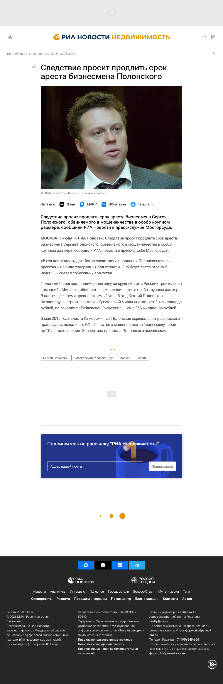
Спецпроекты (41, 599)
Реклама (63, 599)
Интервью (77, 591)
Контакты (170, 599)
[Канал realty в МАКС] (86, 565)
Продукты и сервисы (90, 599)
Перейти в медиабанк (94, 193)
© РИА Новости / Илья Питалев (59, 193)
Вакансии (14, 621)
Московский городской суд (94, 358)
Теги (186, 591)
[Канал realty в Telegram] (137, 565)
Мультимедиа (168, 591)
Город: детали (118, 591)
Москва (125, 358)
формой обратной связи (167, 653)
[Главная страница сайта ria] (79, 37)
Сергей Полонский (56, 358)
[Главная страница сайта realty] (111, 37)
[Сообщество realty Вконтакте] (120, 565)
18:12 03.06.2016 (19, 53)
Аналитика (58, 591)
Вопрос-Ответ (143, 591)
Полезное (97, 591)
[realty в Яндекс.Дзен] (103, 565)
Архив (187, 599)
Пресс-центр (121, 599)
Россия (142, 358)
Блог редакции (147, 599)
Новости (39, 591)
